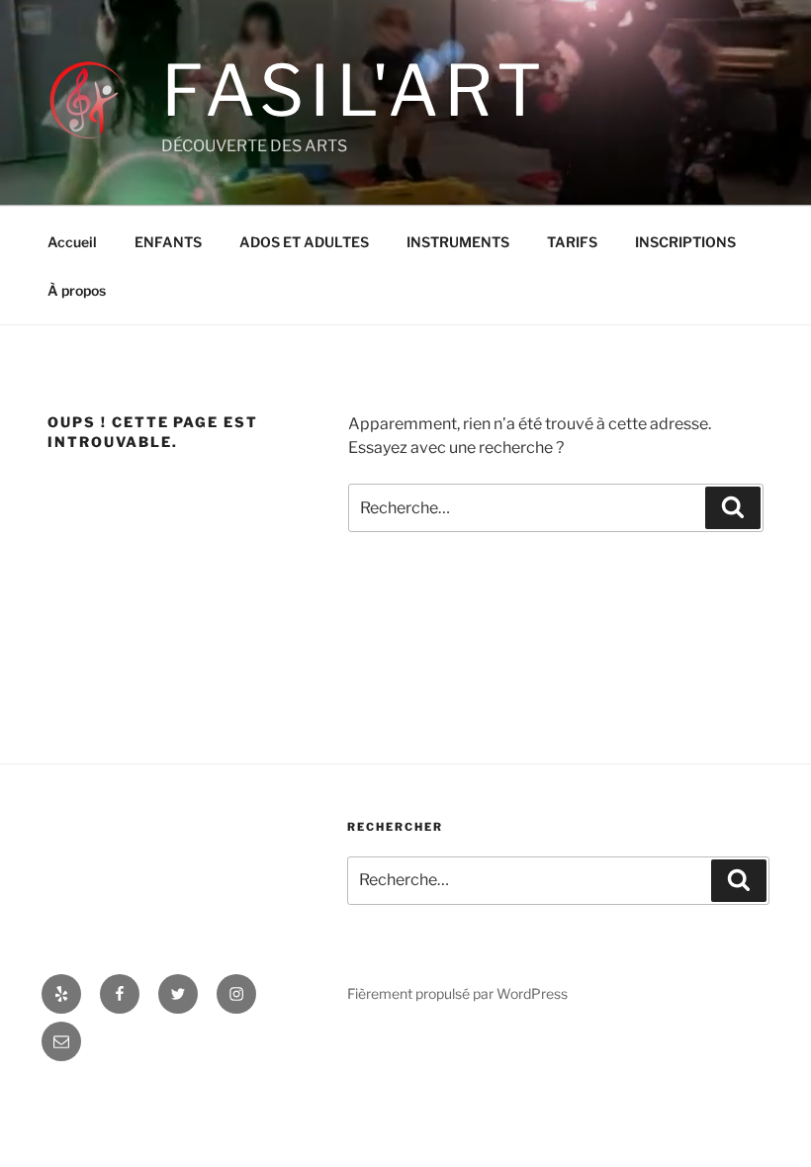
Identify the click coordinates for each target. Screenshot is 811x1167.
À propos (76, 290)
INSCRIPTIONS (685, 241)
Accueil (72, 241)
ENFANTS (168, 241)
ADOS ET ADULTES (304, 241)
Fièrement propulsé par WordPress (457, 993)
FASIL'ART (354, 90)
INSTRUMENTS (457, 241)
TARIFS (572, 241)
